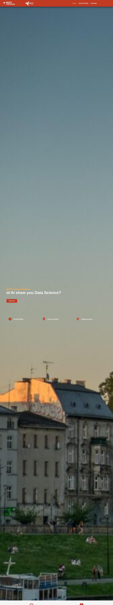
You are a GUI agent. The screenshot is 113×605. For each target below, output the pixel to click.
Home (74, 3)
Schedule (94, 3)
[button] (11, 301)
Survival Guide (83, 3)
